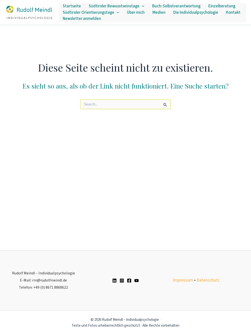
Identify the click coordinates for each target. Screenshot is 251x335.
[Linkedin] (114, 280)
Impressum (183, 280)
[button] (141, 6)
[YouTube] (136, 280)
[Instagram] (122, 280)
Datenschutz (208, 280)
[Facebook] (129, 280)
